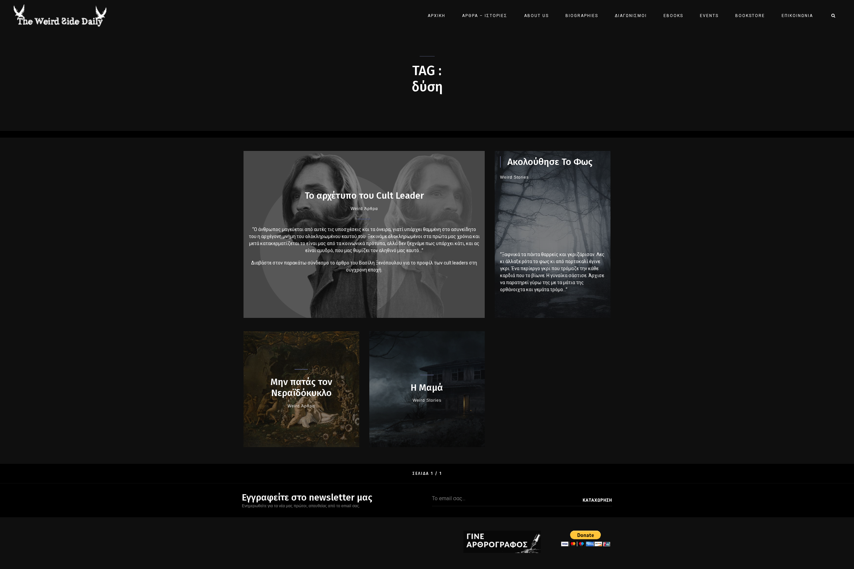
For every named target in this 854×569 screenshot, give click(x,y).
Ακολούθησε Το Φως (549, 161)
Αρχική (436, 15)
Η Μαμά (427, 387)
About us (536, 15)
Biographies (581, 15)
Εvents (709, 15)
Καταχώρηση (597, 500)
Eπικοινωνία (797, 15)
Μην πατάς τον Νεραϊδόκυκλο (301, 387)
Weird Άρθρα (364, 208)
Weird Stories (514, 177)
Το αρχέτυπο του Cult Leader (364, 195)
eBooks (673, 15)
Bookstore (750, 15)
